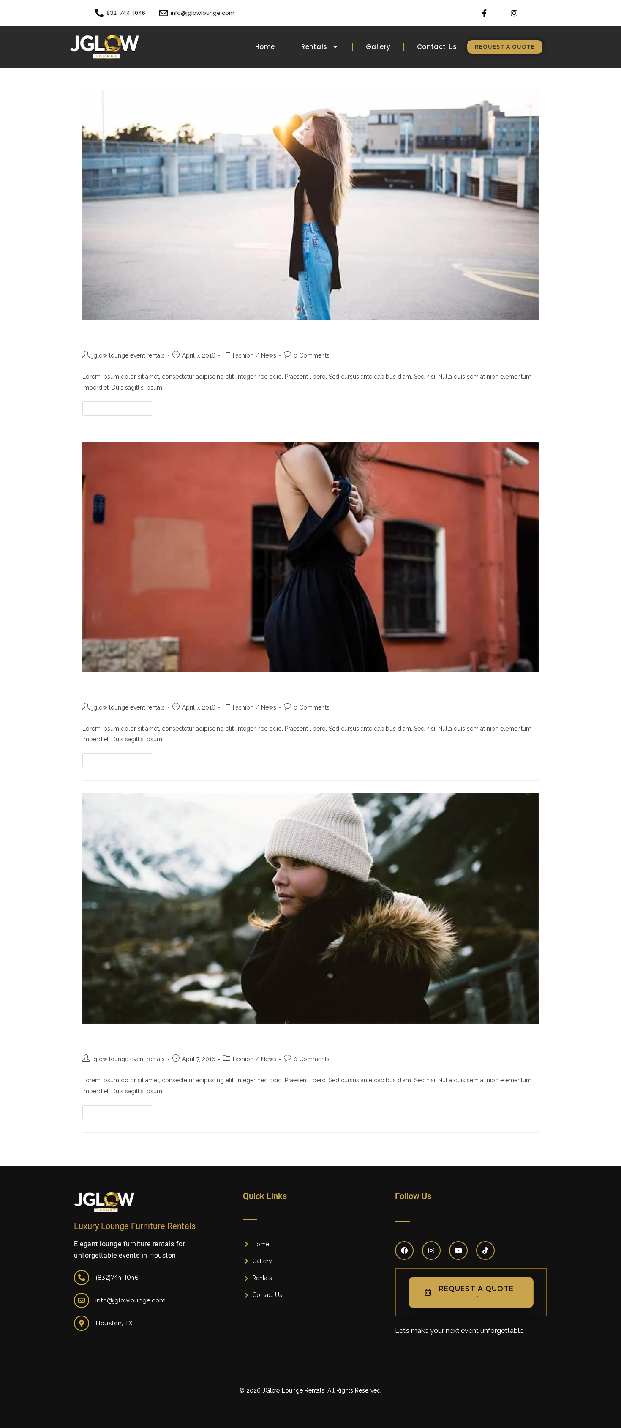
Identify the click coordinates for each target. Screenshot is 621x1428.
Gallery (378, 46)
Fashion (243, 355)
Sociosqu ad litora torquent (146, 335)
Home (265, 46)
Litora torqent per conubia (144, 1039)
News (268, 355)
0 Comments (312, 355)
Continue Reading (121, 406)
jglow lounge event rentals (128, 355)
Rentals (314, 46)
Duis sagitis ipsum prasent (144, 687)
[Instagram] (514, 13)
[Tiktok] (485, 1250)
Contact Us (437, 46)
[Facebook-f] (484, 13)
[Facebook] (404, 1250)
